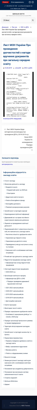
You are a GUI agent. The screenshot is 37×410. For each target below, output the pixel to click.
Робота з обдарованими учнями (17, 353)
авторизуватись (7, 164)
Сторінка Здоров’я (11, 378)
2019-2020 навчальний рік (15, 294)
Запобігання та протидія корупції (16, 211)
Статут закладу (10, 181)
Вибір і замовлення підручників (16, 346)
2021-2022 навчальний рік (15, 288)
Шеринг (7, 384)
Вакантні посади (10, 357)
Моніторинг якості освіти (13, 308)
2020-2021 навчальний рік (15, 291)
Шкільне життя (18, 14)
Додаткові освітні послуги (15, 197)
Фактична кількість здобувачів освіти (19, 234)
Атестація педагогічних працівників (17, 269)
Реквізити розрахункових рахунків (17, 207)
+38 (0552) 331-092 (11, 6)
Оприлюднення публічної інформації (17, 214)
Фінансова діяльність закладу (15, 184)
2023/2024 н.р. (11, 272)
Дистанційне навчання (13, 301)
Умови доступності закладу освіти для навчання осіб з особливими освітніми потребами (18, 363)
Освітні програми (10, 305)
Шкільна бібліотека (11, 381)
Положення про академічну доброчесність (19, 369)
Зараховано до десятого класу (16, 241)
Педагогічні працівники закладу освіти (18, 260)
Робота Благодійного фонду (15, 200)
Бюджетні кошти (11, 187)
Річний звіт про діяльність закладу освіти (19, 256)
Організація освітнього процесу (15, 276)
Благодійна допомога (13, 204)
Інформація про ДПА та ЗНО (15, 278)
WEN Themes (25, 405)
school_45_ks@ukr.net (26, 6)
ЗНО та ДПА (28, 68)
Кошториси (11, 193)
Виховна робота (11, 350)
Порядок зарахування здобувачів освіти (18, 311)
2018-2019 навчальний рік (15, 298)
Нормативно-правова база (14, 338)
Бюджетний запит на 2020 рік (17, 190)
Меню (7, 20)
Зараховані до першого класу (16, 238)
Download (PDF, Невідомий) (12, 119)
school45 (18, 68)
